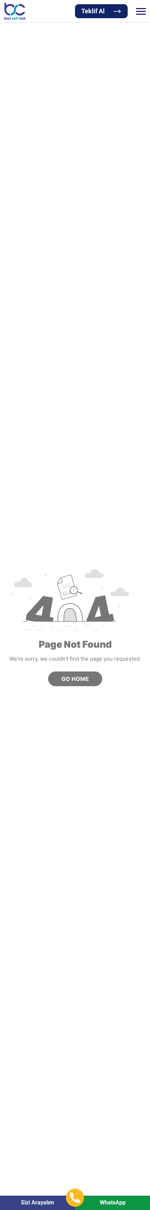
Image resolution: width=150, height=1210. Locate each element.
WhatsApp (113, 1202)
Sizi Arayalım (37, 1202)
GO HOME (75, 678)
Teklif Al (93, 11)
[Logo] (14, 11)
